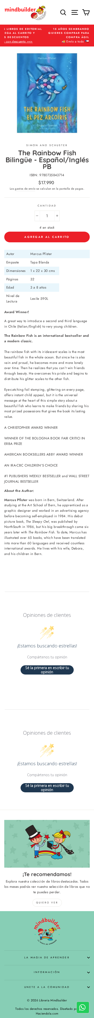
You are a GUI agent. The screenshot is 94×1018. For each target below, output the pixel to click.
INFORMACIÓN (47, 972)
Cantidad (47, 206)
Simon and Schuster (47, 145)
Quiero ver (47, 902)
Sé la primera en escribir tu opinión (47, 670)
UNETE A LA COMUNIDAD (47, 987)
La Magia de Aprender (46, 957)
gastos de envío (25, 189)
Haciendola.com (47, 1013)
